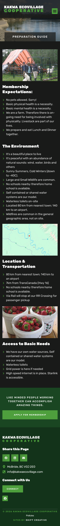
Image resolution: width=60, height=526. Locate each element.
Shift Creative (36, 520)
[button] (55, 11)
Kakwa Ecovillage (21, 437)
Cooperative (21, 441)
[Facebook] (5, 498)
